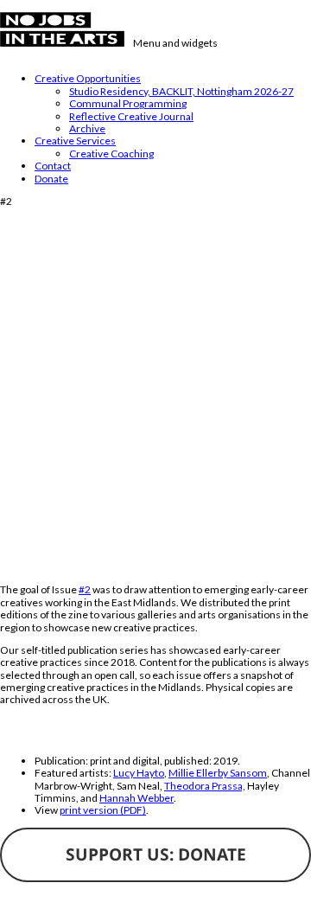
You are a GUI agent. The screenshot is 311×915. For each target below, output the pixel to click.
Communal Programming (128, 103)
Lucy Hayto (138, 772)
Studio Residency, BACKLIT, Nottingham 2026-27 (181, 91)
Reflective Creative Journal (131, 116)
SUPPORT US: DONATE (156, 854)
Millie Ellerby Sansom (217, 772)
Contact (53, 165)
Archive (87, 128)
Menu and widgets (175, 42)
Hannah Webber (136, 797)
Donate (51, 178)
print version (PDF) (103, 809)
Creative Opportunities (88, 78)
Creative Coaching (111, 153)
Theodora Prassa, (204, 785)
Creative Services (75, 140)
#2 (85, 589)
